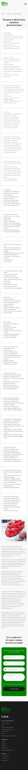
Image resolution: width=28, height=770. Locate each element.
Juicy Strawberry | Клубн (9, 256)
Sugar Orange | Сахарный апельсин (12, 408)
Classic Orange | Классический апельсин (14, 89)
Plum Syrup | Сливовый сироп (11, 346)
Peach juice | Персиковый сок (11, 323)
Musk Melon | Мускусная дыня (11, 302)
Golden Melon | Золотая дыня (11, 193)
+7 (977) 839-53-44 (5, 758)
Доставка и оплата (4, 748)
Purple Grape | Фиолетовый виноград (13, 355)
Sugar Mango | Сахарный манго (11, 406)
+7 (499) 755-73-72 (5, 756)
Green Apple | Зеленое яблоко (11, 200)
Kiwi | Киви (6, 258)
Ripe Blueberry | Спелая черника (11, 381)
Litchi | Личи (7, 281)
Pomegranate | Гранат (9, 348)
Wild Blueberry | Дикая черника (11, 496)
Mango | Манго (7, 283)
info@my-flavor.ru (4, 760)
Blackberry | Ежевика (9, 57)
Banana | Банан (7, 41)
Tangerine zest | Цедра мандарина (12, 479)
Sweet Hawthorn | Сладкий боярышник (13, 434)
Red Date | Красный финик (10, 364)
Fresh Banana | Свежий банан (11, 119)
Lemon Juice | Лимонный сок (11, 274)
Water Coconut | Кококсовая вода (12, 484)
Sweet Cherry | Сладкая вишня (11, 422)
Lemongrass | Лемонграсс (10, 276)
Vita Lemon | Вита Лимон (10, 482)
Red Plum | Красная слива (10, 373)
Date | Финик (7, 112)
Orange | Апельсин (8, 306)
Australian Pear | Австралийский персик (13, 38)
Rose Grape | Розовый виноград (11, 399)
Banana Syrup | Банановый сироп (12, 43)
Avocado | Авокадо (8, 39)
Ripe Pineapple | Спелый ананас (11, 398)
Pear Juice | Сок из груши (10, 327)
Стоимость (3, 741)
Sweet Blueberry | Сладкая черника (12, 420)
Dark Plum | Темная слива (10, 103)
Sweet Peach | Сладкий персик (11, 456)
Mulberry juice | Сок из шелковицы (12, 300)
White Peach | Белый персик (11, 505)
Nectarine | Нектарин (9, 304)
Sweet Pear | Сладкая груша (10, 457)
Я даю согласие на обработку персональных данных (15, 683)
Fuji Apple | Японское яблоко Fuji (12, 191)
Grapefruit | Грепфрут (9, 198)
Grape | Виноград (8, 195)
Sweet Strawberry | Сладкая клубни (12, 461)
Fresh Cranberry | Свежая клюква (12, 136)
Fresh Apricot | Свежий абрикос (11, 117)
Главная (3, 13)
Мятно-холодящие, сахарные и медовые (9, 735)
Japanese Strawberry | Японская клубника (14, 253)
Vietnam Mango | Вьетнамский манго (13, 480)
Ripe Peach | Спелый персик (10, 388)
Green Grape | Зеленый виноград (12, 203)
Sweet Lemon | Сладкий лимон (11, 449)
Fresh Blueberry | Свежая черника (12, 122)
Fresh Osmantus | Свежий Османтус (13, 147)
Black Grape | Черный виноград (11, 48)
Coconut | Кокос (8, 96)
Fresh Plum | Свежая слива (10, 166)
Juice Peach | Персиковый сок (11, 254)
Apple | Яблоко (7, 32)
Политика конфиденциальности (7, 750)
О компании (3, 745)
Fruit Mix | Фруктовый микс (10, 180)
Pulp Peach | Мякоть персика (11, 353)
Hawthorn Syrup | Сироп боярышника (13, 224)
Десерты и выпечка (5, 731)
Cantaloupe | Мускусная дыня (11, 74)
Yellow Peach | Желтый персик (11, 510)
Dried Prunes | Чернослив (10, 115)
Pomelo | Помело (8, 350)
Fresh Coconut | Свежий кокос (11, 124)
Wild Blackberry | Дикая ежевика (11, 487)
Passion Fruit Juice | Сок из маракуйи (13, 311)
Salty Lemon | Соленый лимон (11, 401)
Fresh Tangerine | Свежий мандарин (12, 172)
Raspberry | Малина (8, 360)
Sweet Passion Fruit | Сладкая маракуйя (13, 454)
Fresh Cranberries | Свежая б (11, 127)
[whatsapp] (2, 717)
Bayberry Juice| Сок (8, 46)
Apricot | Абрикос (8, 34)
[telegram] (5, 717)
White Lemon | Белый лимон (10, 503)
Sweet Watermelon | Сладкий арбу (12, 470)
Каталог (8, 13)
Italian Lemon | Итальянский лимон (12, 247)
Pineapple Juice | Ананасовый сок (12, 334)
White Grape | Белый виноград (11, 502)
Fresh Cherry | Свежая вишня (11, 126)
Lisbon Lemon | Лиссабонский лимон (13, 279)
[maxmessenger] (7, 717)
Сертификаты (4, 743)
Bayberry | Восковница (9, 45)
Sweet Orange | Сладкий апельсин (12, 452)
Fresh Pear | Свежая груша (10, 152)
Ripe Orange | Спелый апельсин (11, 387)
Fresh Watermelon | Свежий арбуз (12, 173)
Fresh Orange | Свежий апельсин (12, 145)
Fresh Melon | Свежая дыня (10, 142)
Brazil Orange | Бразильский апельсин (13, 69)
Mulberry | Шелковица (9, 299)
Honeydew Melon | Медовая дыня (12, 231)
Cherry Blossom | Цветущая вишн (12, 85)
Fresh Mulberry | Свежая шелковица (12, 143)
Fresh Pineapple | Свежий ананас (12, 161)
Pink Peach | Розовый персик (11, 335)
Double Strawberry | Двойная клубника (13, 114)
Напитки (3, 725)
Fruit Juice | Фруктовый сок (10, 179)
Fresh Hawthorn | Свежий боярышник (13, 138)
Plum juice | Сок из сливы (10, 337)
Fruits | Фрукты (7, 189)
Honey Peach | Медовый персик (11, 230)
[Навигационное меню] (25, 4)
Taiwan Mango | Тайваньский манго (12, 475)
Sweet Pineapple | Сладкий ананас (12, 459)
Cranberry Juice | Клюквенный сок (12, 101)
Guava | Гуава (7, 219)
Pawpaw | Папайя (8, 312)
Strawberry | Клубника (9, 404)
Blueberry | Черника (8, 64)
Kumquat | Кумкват (8, 260)
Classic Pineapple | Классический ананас (14, 91)
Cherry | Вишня (7, 76)
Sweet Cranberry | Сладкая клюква (12, 424)
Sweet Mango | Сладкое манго (11, 450)
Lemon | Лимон (7, 261)
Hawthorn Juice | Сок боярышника (12, 223)
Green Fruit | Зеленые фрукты (11, 202)
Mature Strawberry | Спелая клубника (13, 288)
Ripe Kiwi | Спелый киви (9, 383)
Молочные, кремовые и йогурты (7, 727)
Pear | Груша (7, 325)
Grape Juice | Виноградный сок (11, 196)
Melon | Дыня (7, 297)
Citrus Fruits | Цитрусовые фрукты (12, 87)
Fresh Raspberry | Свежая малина (12, 168)
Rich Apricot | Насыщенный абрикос (13, 375)
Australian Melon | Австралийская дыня (13, 36)
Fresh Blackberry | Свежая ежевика (12, 120)
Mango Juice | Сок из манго (10, 284)
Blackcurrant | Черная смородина (12, 59)
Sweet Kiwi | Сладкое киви (10, 447)
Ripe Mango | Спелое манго (10, 385)
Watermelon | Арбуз (8, 486)
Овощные (3, 733)
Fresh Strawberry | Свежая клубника (12, 170)
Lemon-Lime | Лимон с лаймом (11, 277)
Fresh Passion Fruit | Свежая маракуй (13, 149)
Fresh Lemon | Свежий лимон (11, 140)
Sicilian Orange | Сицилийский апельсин (13, 403)
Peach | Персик (7, 322)
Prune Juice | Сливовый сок (10, 352)
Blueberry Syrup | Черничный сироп (12, 68)
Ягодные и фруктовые (17, 13)
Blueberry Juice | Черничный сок (11, 66)
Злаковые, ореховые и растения (7, 729)
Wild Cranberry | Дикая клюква (11, 498)
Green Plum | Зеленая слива (11, 214)
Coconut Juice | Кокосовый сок (11, 97)
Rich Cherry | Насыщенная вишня (12, 376)
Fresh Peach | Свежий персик (11, 150)
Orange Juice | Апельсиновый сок (12, 307)
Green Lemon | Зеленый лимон (11, 205)
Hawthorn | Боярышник (9, 221)
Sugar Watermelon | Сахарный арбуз (13, 419)
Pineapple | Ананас (8, 329)
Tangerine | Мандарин (9, 477)
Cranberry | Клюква (8, 99)
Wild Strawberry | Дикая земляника (12, 500)
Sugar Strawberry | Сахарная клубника (13, 410)
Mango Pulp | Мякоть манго (10, 286)
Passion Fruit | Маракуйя (10, 309)
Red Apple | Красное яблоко (11, 362)
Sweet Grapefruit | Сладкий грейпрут (13, 429)
